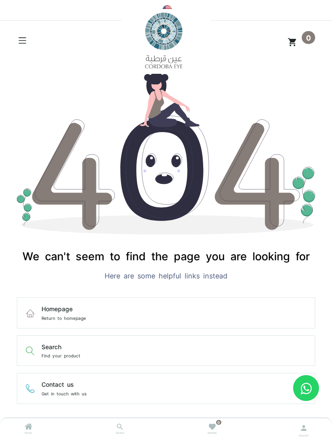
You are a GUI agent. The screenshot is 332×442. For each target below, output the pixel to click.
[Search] (120, 428)
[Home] (28, 428)
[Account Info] (304, 427)
